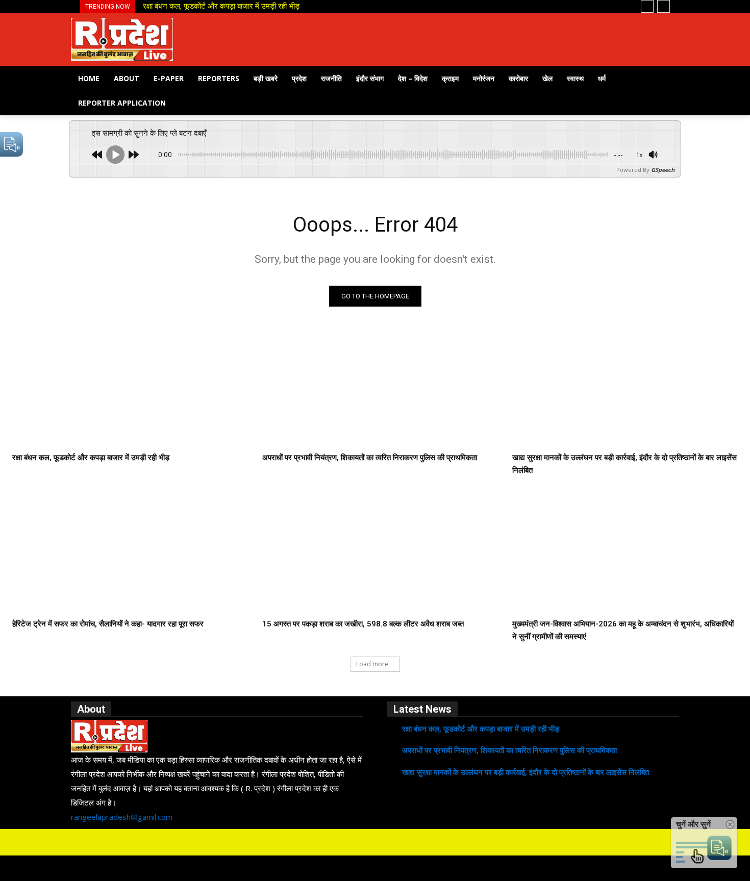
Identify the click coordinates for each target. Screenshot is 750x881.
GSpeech (662, 169)
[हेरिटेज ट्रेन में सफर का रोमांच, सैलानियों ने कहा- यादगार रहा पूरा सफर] (125, 554)
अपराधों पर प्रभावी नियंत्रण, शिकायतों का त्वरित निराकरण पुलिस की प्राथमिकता (369, 457)
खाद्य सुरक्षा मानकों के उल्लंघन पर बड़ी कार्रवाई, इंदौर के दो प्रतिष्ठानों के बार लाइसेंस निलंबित (525, 772)
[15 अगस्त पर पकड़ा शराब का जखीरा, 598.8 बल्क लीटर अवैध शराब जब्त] (375, 554)
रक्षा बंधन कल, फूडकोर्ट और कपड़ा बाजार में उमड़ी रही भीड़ (221, 6)
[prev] (647, 6)
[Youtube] (414, 842)
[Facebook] (335, 842)
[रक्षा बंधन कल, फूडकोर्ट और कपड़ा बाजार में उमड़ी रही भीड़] (125, 388)
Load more (372, 664)
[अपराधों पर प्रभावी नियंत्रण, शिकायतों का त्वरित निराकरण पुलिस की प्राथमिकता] (375, 388)
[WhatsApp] (388, 842)
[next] (663, 6)
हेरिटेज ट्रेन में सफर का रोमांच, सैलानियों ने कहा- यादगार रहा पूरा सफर (108, 623)
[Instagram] (361, 842)
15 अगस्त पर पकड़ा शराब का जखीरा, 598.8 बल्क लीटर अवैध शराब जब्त (363, 623)
